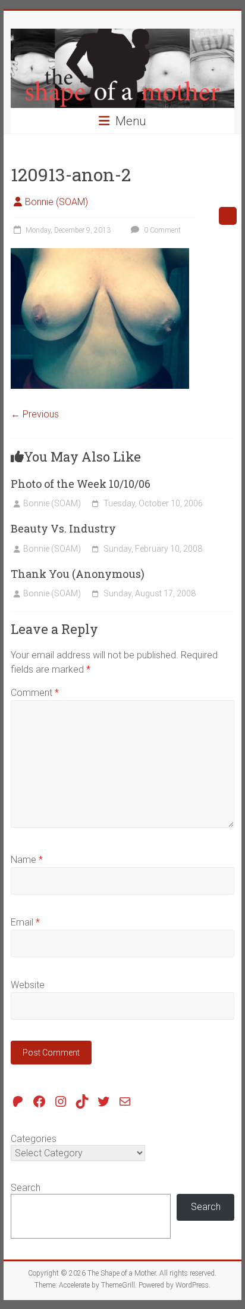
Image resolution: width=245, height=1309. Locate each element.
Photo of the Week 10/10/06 (80, 483)
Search (25, 1187)
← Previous (35, 414)
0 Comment (161, 230)
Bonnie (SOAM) (56, 202)
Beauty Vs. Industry (63, 528)
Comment (35, 692)
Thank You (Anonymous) (78, 574)
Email (25, 922)
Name (27, 859)
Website (28, 985)
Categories (33, 1138)
